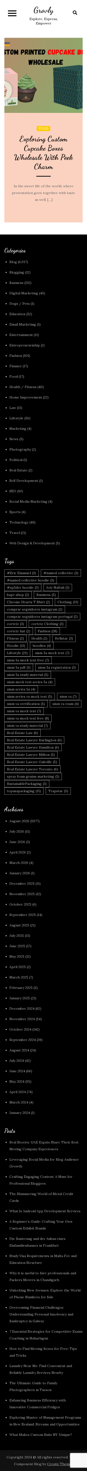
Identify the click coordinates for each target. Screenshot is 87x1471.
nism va (68, 696)
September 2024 (22, 1040)
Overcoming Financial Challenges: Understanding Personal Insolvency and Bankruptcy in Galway (41, 1314)
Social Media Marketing (28, 501)
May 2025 (16, 956)
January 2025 (19, 998)
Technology (19, 522)
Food (43, 128)
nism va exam (65, 704)
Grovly (43, 10)
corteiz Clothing (47, 624)
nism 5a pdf (18, 667)
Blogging (16, 272)
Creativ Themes (60, 1464)
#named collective (61, 573)
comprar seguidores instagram (34, 609)
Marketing (17, 428)
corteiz (15, 624)
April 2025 (17, 967)
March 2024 (18, 1102)
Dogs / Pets (19, 303)
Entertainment (21, 335)
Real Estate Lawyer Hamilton (33, 747)
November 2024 (22, 1019)
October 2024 (20, 1029)
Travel (14, 533)
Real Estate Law (22, 733)
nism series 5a (21, 689)
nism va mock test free (28, 718)
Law (12, 408)
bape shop (18, 595)
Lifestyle (16, 418)
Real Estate (18, 470)
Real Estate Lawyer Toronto (32, 769)
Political (15, 460)
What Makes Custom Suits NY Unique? (40, 1434)
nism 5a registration (57, 667)
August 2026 (19, 821)
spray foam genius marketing (33, 776)
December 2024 (22, 1008)
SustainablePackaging (27, 784)
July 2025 (16, 935)
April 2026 (17, 852)
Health (39, 638)
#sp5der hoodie (23, 587)
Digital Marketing (23, 293)
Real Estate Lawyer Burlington (34, 740)
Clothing (68, 602)
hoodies (42, 645)
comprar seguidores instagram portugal (42, 616)
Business (16, 283)
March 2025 (18, 977)
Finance (15, 366)
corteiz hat (18, 631)
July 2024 (16, 1060)
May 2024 (16, 1081)
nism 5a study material (27, 675)
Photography (20, 449)
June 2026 (17, 842)
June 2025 (17, 946)
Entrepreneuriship (24, 345)
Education (17, 314)
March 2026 (18, 863)
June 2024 (17, 1071)
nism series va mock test (29, 696)
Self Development (23, 480)
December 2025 (22, 883)
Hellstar (64, 638)
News (13, 439)
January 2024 (19, 1113)
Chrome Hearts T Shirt (28, 602)
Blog (13, 262)
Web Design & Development (32, 543)
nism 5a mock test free (28, 660)
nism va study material (27, 725)
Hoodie (16, 645)
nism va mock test (24, 711)
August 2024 (19, 1050)
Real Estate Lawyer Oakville (32, 762)
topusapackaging (24, 791)
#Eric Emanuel (21, 573)
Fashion (15, 355)
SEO (12, 491)
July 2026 (16, 831)
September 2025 (22, 915)
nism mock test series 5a (29, 682)
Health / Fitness (22, 387)
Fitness (15, 638)
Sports (15, 512)
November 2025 (22, 894)
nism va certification (26, 704)
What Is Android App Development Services (44, 1211)
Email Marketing (22, 324)
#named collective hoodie (30, 580)
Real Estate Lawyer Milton (31, 754)
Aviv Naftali (57, 587)
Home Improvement (25, 397)
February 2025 (21, 988)
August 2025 (19, 925)
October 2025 (20, 904)
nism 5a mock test (52, 653)
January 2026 (19, 873)
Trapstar (58, 791)
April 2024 (17, 1092)
